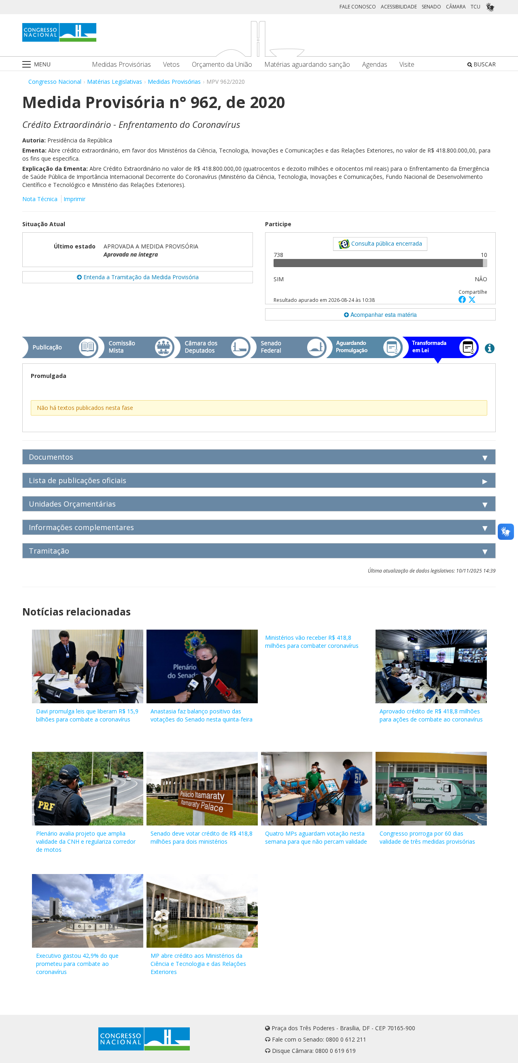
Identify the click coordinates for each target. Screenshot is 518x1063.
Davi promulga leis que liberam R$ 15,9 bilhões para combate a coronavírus (87, 715)
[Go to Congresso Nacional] (59, 32)
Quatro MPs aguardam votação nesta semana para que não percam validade (316, 837)
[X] (472, 299)
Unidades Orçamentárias (72, 504)
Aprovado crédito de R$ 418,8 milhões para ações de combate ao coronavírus (431, 715)
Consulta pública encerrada (386, 243)
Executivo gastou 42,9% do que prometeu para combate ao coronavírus (77, 964)
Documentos (51, 457)
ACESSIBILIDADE (399, 6)
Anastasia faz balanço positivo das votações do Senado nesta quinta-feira (202, 715)
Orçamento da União (222, 64)
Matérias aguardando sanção (307, 64)
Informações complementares (81, 527)
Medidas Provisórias (121, 64)
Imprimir (74, 199)
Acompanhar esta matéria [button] (383, 314)
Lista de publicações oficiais (77, 480)
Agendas (374, 64)
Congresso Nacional (54, 81)
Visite (406, 64)
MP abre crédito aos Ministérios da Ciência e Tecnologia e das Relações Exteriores (198, 964)
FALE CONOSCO (358, 6)
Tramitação (49, 551)
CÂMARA (456, 6)
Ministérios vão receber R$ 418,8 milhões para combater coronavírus (312, 641)
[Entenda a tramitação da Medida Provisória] (490, 348)
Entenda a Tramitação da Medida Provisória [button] (140, 277)
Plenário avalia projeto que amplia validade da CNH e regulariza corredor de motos (86, 841)
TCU (475, 6)
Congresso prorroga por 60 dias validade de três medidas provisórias (427, 837)
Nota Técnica (39, 199)
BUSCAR (484, 64)
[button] (463, 299)
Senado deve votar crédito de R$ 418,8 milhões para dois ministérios (202, 837)
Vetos (171, 64)
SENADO (431, 6)
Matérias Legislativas (114, 81)
